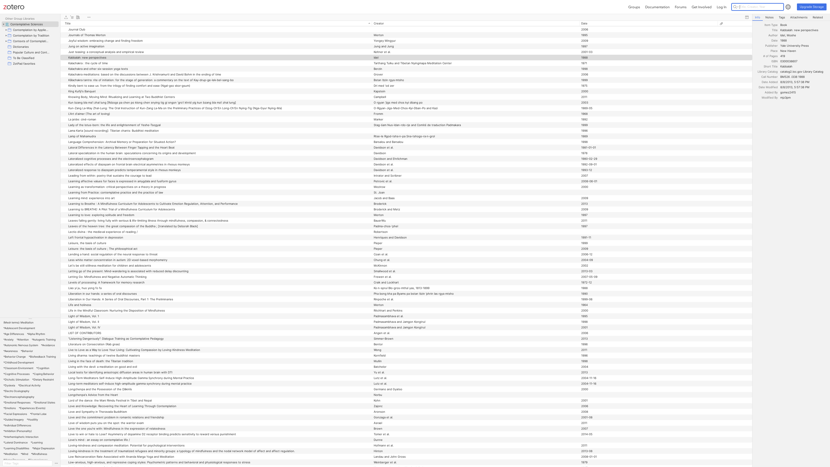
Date (774, 40)
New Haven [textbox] (788, 51)
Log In (721, 7)
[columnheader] (216, 23)
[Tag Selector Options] (56, 463)
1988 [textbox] (783, 40)
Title (775, 30)
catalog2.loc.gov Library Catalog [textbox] (801, 71)
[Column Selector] (747, 17)
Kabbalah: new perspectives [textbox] (799, 30)
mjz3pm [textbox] (785, 97)
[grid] (406, 244)
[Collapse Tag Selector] (30, 319)
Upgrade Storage (812, 7)
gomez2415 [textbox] (788, 92)
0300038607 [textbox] (788, 61)
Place (774, 51)
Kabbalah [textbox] (786, 66)
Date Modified (768, 87)
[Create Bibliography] (78, 17)
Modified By (770, 97)
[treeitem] (30, 24)
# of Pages (770, 56)
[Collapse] (3, 24)
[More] (89, 17)
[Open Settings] (788, 7)
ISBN (774, 61)
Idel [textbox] (782, 35)
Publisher (771, 45)
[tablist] (791, 17)
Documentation (657, 7)
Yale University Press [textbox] (794, 45)
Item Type (771, 25)
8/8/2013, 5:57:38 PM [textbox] (794, 82)
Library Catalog (768, 71)
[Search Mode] (736, 7)
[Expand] (6, 30)
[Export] (66, 17)
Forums (680, 7)
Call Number (769, 76)
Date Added (770, 82)
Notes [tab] (769, 17)
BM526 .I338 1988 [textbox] (792, 76)
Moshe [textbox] (791, 35)
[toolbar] (406, 17)
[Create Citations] (72, 17)
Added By (771, 92)
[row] (406, 23)
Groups (634, 7)
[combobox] (803, 25)
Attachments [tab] (799, 17)
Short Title (771, 66)
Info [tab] (757, 17)
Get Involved (702, 7)
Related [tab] (818, 17)
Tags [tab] (782, 17)
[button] (18, 323)
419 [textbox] (782, 56)
